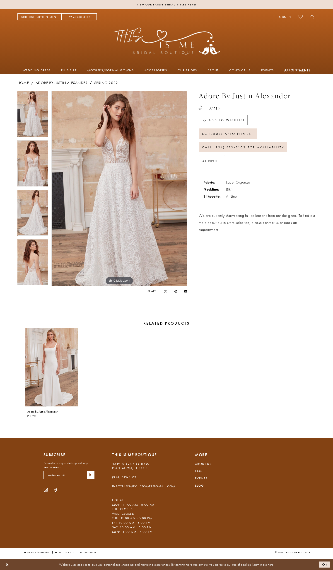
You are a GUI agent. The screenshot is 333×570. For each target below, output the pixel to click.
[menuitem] (39, 16)
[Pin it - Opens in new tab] (175, 291)
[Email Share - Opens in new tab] (185, 291)
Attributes (212, 160)
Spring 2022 (106, 82)
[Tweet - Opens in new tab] (165, 291)
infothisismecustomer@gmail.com (143, 486)
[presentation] (51, 367)
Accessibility (88, 552)
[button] (285, 17)
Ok (325, 564)
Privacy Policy (64, 552)
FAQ (198, 471)
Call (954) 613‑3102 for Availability (243, 147)
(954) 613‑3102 (124, 477)
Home (23, 82)
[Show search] (311, 17)
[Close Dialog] (7, 565)
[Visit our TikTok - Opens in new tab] (56, 489)
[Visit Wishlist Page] (301, 16)
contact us (271, 222)
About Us (203, 464)
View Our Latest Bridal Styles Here (166, 4)
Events (201, 478)
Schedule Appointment (228, 134)
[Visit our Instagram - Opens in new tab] (45, 489)
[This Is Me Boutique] (166, 41)
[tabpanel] (32, 115)
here (270, 564)
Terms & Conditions (36, 552)
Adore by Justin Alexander (62, 82)
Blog (199, 485)
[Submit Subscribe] (90, 475)
